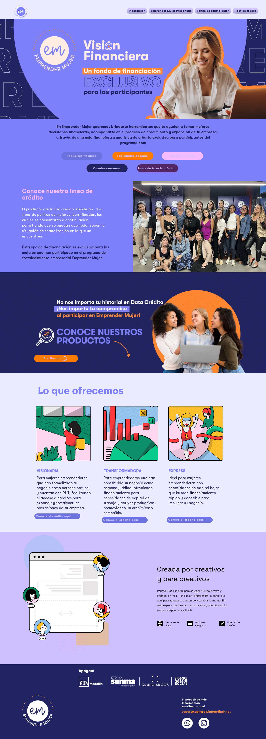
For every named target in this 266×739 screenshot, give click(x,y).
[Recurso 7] (204, 723)
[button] (171, 11)
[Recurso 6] (187, 723)
